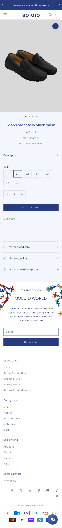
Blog (6, 429)
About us (8, 446)
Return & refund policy (17, 390)
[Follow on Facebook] (12, 490)
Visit (6, 463)
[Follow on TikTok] (57, 490)
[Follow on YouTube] (48, 490)
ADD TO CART (31, 207)
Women (8, 412)
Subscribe (31, 342)
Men (6, 407)
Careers (8, 458)
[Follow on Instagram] (30, 490)
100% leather (31, 138)
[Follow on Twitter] (21, 490)
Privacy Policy (11, 384)
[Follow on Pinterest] (39, 490)
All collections (12, 418)
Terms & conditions (15, 373)
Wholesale (9, 480)
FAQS (6, 367)
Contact (8, 452)
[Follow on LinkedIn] (57, 496)
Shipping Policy (12, 378)
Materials (9, 424)
